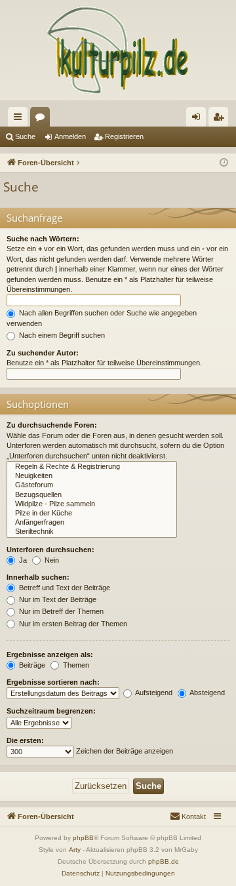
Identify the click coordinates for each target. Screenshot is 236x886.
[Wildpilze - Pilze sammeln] (92, 504)
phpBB (83, 837)
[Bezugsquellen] (92, 495)
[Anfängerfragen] (92, 522)
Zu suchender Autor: (43, 353)
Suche (25, 136)
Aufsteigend (153, 692)
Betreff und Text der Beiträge (63, 588)
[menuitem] (188, 816)
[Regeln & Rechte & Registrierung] (92, 467)
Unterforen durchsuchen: (50, 550)
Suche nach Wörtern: (43, 239)
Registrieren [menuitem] (221, 119)
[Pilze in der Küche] (92, 513)
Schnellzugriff (20, 119)
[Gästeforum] (92, 485)
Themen (75, 665)
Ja (22, 560)
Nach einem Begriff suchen (61, 335)
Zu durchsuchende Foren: (52, 425)
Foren (42, 119)
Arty (75, 849)
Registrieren (124, 136)
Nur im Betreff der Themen (60, 611)
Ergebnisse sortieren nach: (53, 682)
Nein (51, 560)
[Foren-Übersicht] (118, 50)
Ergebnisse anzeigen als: (50, 654)
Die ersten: (25, 740)
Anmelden (70, 136)
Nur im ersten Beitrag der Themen (72, 624)
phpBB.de (163, 861)
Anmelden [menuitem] (198, 119)
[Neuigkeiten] (92, 476)
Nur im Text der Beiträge (56, 599)
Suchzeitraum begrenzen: (51, 711)
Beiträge (31, 665)
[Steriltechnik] (92, 531)
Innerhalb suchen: (38, 577)
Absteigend (206, 692)
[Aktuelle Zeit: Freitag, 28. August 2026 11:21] (224, 163)
